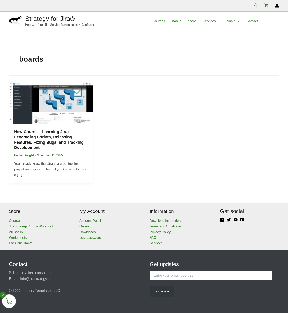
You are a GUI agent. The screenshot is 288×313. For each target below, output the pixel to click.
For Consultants (20, 243)
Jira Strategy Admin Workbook (31, 226)
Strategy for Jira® (50, 18)
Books (176, 21)
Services (209, 21)
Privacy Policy (160, 232)
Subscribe (162, 291)
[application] (218, 21)
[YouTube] (236, 220)
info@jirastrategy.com (37, 279)
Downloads (87, 232)
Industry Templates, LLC (41, 290)
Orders (84, 226)
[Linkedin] (222, 220)
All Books (16, 232)
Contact (252, 21)
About (231, 21)
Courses (159, 21)
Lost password (90, 237)
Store (192, 21)
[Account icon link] (277, 6)
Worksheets (18, 237)
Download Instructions (166, 221)
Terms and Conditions (166, 226)
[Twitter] (229, 220)
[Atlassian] (242, 220)
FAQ (153, 237)
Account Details (91, 221)
